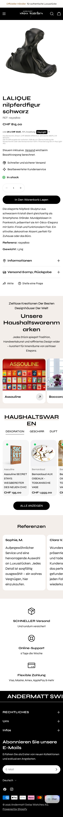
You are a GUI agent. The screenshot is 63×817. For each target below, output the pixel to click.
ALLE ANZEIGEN (31, 505)
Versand (30, 150)
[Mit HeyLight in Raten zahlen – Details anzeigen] (49, 132)
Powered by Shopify (15, 809)
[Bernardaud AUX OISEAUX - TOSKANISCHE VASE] (43, 453)
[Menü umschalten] (4, 13)
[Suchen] (51, 13)
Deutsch (8, 780)
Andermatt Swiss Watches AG (29, 804)
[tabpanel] (31, 468)
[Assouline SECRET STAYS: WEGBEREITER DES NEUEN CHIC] (16, 453)
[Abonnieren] (56, 769)
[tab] (15, 431)
